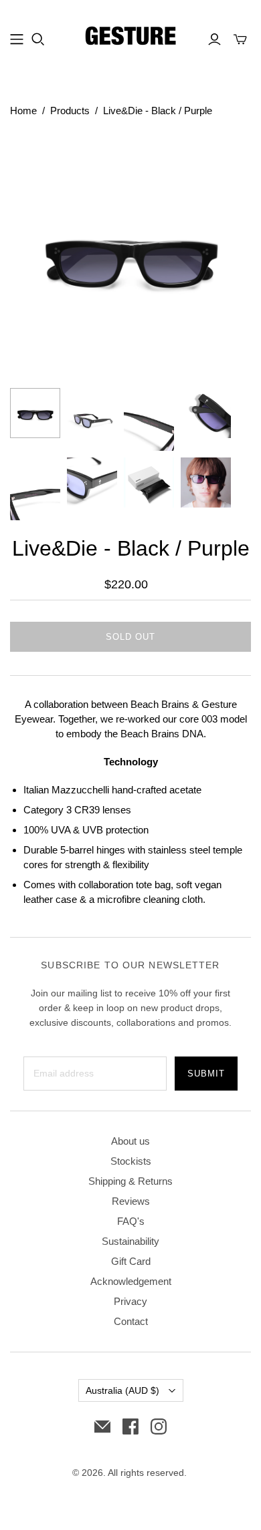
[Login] (214, 39)
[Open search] (38, 39)
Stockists (130, 1161)
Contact (131, 1321)
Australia (122, 1390)
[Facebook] (130, 1426)
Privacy (130, 1301)
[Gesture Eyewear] (130, 37)
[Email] (102, 1426)
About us (130, 1141)
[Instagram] (159, 1426)
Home (23, 110)
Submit (206, 1074)
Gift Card (131, 1261)
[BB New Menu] (16, 39)
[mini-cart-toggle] (240, 39)
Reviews (131, 1201)
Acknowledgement (130, 1281)
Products (70, 110)
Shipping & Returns (130, 1181)
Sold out (130, 637)
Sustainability (130, 1241)
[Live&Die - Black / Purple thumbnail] (35, 413)
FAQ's (131, 1221)
